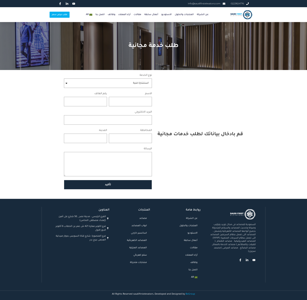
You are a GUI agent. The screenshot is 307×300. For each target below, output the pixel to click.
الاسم (148, 93)
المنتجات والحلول (184, 14)
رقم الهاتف (100, 93)
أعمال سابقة (151, 14)
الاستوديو (166, 14)
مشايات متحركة (138, 262)
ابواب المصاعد (139, 226)
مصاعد (143, 218)
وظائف (111, 14)
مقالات (137, 14)
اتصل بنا (100, 14)
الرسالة (148, 148)
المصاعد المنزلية (138, 248)
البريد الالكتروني (143, 112)
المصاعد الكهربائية (137, 240)
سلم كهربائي (140, 255)
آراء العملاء (124, 14)
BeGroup (190, 294)
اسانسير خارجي (139, 233)
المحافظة (146, 130)
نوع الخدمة (146, 75)
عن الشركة (203, 14)
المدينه (103, 130)
